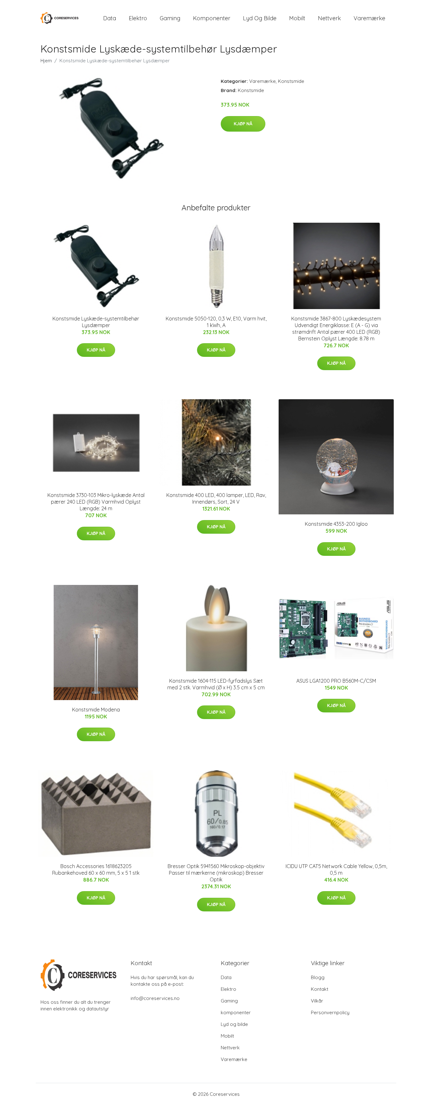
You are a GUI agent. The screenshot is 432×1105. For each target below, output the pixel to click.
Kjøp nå (243, 124)
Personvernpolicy (330, 1012)
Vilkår (317, 1001)
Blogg (317, 977)
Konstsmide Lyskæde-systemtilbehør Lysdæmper (95, 321)
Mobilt (297, 18)
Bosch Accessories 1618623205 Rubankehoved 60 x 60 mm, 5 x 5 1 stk (95, 869)
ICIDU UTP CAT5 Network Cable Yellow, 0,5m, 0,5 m (336, 869)
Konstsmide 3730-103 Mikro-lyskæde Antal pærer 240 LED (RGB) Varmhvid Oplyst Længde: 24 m (96, 502)
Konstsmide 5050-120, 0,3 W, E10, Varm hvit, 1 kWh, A (216, 321)
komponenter (211, 18)
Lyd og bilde (259, 18)
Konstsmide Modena (96, 709)
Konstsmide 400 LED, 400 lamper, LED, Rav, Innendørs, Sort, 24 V (216, 498)
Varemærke (369, 18)
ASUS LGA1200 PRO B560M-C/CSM (336, 681)
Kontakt (319, 989)
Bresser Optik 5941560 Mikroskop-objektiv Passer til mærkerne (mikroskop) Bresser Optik (216, 873)
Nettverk (329, 18)
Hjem (46, 61)
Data (109, 18)
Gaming (170, 18)
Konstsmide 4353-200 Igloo (336, 524)
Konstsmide (291, 81)
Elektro (138, 18)
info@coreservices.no (155, 998)
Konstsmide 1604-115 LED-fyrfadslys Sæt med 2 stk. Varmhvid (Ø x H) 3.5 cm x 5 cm (216, 684)
